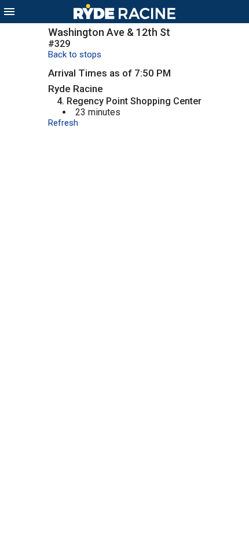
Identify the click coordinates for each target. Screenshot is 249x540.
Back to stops (74, 54)
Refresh (63, 123)
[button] (9, 12)
